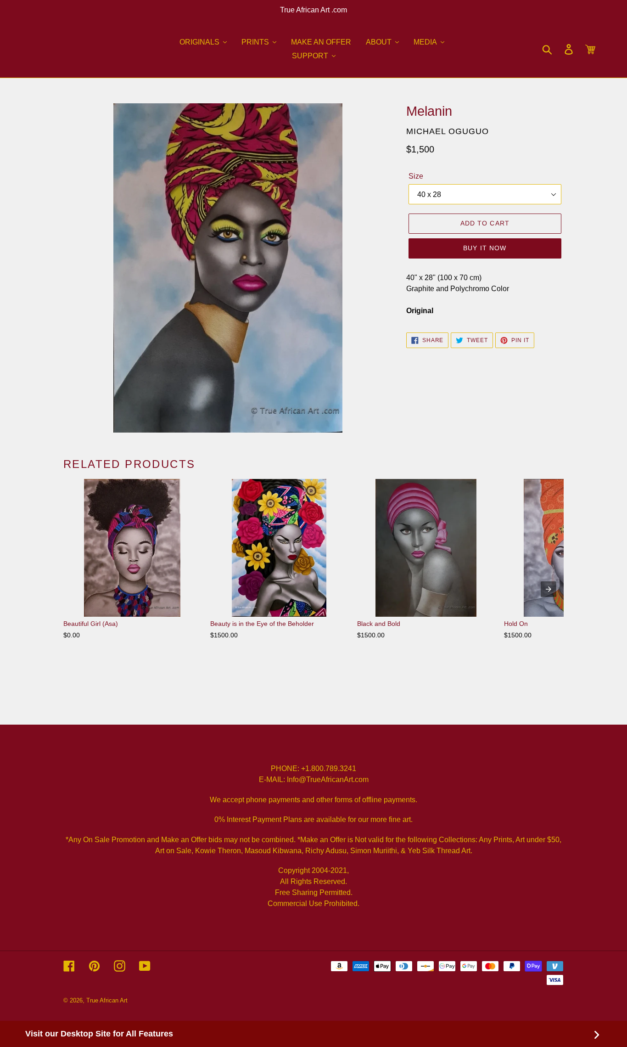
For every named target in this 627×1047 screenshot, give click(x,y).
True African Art (107, 1000)
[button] (203, 42)
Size (416, 176)
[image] (227, 268)
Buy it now (484, 248)
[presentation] (548, 589)
